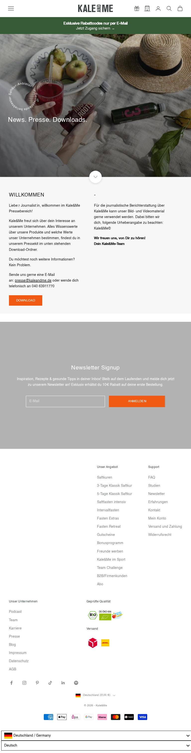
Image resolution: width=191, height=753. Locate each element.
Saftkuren (104, 477)
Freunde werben (110, 551)
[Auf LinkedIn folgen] (63, 682)
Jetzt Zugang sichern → (95, 28)
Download (25, 300)
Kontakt (154, 510)
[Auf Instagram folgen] (24, 682)
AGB (12, 669)
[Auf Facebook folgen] (11, 682)
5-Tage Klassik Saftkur (114, 494)
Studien (154, 486)
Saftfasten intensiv (111, 502)
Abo (100, 584)
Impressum (18, 653)
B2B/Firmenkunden (112, 576)
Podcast (15, 612)
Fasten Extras (108, 518)
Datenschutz (19, 661)
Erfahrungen (158, 502)
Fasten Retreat (109, 526)
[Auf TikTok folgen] (50, 682)
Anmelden (137, 401)
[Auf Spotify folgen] (76, 682)
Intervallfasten (108, 510)
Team (13, 620)
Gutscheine (106, 535)
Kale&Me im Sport (111, 559)
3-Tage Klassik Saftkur (114, 486)
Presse (14, 636)
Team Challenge (110, 568)
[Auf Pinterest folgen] (37, 682)
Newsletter (156, 494)
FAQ (151, 477)
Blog (12, 645)
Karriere (15, 628)
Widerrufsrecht (159, 535)
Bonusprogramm (110, 543)
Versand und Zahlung (165, 526)
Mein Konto (157, 518)
